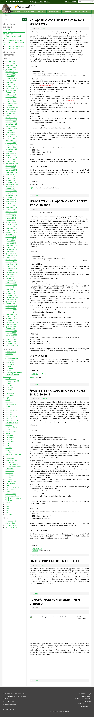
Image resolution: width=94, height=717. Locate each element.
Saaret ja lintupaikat (13, 454)
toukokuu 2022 (11, 126)
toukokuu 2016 (11, 191)
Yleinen (8, 502)
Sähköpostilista (11, 460)
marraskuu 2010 (12, 297)
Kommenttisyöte (12, 525)
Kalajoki (8, 383)
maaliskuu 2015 (11, 208)
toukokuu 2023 (11, 118)
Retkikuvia (9, 452)
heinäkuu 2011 (11, 281)
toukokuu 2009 (11, 335)
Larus (8, 400)
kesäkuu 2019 (11, 155)
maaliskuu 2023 (11, 120)
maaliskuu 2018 (11, 172)
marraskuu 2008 (12, 345)
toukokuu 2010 (11, 310)
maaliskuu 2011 (11, 289)
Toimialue (9, 473)
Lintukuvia (9, 412)
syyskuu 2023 (11, 111)
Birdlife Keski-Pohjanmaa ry (13, 2)
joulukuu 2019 (11, 151)
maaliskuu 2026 (11, 66)
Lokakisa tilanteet (12, 427)
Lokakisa (9, 425)
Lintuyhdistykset (12, 423)
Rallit (7, 444)
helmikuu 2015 (11, 210)
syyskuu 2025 (11, 74)
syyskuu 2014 (11, 218)
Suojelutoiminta (12, 458)
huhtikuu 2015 (11, 205)
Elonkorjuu (10, 362)
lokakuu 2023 (11, 109)
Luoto (8, 429)
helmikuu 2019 (11, 162)
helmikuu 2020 (11, 147)
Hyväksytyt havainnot (14, 373)
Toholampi (10, 471)
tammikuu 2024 (11, 103)
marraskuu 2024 (12, 89)
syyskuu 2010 (11, 302)
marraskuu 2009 (12, 322)
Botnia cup (10, 360)
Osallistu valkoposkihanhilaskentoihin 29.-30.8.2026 (14, 32)
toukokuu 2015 (11, 203)
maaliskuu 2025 (11, 82)
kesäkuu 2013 (11, 243)
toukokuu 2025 (11, 80)
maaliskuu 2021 (11, 141)
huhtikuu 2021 (11, 139)
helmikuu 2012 (11, 266)
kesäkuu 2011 (11, 283)
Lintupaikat (10, 419)
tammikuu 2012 (11, 268)
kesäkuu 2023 (11, 116)
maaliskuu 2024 (11, 99)
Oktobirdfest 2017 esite (38, 374)
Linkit (8, 406)
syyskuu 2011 (11, 277)
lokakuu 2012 (11, 251)
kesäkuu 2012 (11, 258)
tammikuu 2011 (11, 293)
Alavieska (9, 354)
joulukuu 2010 (11, 295)
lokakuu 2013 (11, 237)
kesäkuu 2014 (11, 222)
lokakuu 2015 (11, 199)
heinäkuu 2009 (11, 331)
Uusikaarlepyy (11, 483)
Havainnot (9, 368)
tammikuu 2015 (11, 212)
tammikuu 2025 (11, 86)
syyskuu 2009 (11, 327)
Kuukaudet (10, 396)
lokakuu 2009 (11, 325)
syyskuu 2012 (11, 254)
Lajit (7, 398)
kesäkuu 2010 (11, 308)
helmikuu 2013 (11, 247)
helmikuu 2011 (11, 291)
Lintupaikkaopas (12, 421)
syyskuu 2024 (11, 91)
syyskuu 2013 (11, 239)
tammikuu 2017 (11, 180)
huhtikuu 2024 (11, 97)
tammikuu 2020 (11, 149)
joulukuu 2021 (11, 130)
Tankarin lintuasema (13, 465)
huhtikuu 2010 (11, 312)
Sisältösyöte (10, 523)
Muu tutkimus (11, 431)
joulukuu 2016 (11, 183)
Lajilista (33, 188)
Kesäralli (9, 385)
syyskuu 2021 (11, 134)
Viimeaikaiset (11, 494)
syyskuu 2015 (11, 201)
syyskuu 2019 (11, 153)
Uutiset (8, 485)
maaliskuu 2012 (11, 264)
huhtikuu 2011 (11, 287)
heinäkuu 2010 (11, 306)
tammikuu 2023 (11, 124)
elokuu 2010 (10, 304)
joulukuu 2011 (11, 270)
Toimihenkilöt (11, 475)
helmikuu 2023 (11, 122)
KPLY (7, 391)
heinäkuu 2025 (11, 78)
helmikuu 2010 (11, 316)
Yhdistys (9, 500)
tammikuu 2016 (11, 195)
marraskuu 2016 (12, 185)
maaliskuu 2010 (11, 314)
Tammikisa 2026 (12, 49)
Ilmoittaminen (11, 379)
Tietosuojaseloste (10, 705)
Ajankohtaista (11, 352)
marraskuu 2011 (12, 272)
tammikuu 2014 (11, 233)
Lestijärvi (9, 402)
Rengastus (9, 450)
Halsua (8, 366)
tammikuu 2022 (11, 128)
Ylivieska (9, 515)
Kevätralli (9, 387)
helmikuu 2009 (11, 339)
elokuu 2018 (10, 168)
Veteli (8, 492)
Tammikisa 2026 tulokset (15, 46)
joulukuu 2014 (11, 214)
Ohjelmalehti (37, 549)
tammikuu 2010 (11, 318)
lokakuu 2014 (11, 216)
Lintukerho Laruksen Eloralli (54, 561)
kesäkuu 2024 (11, 95)
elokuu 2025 (10, 76)
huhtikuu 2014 (11, 226)
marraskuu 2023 (12, 107)
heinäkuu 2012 (11, 256)
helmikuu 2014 (11, 231)
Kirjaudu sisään (11, 521)
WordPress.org (11, 527)
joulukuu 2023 (11, 105)
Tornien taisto (11, 481)
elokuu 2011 (10, 279)
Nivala (8, 433)
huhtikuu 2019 (11, 160)
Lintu (7, 408)
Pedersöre (9, 435)
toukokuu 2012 (11, 260)
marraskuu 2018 (12, 164)
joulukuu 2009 (11, 320)
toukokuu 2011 (11, 285)
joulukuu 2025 (11, 70)
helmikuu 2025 (11, 84)
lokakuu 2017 (11, 174)
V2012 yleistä (10, 490)
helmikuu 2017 (11, 178)
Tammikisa (10, 462)
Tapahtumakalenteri (13, 467)
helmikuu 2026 (11, 68)
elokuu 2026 (10, 61)
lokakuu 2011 (11, 274)
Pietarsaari (10, 437)
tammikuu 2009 (11, 341)
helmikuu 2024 (11, 101)
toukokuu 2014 (11, 224)
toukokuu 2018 (11, 170)
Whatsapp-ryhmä (12, 496)
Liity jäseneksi (11, 404)
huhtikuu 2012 (11, 262)
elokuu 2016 (10, 189)
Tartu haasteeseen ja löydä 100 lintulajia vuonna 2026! (13, 42)
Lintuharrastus (11, 410)
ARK (7, 356)
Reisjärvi (9, 448)
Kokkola (9, 389)
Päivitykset (10, 442)
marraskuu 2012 (12, 249)
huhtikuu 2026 (11, 63)
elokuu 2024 (10, 93)
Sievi (7, 456)
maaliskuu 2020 (11, 145)
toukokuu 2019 (11, 157)
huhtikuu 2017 (11, 176)
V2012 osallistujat (12, 487)
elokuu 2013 (10, 241)
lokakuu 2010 (11, 299)
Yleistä (8, 504)
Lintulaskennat (11, 417)
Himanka (9, 371)
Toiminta (9, 477)
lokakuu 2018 (11, 166)
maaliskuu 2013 (11, 245)
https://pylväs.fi (64, 711)
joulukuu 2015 (11, 197)
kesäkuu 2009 (11, 333)
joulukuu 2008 (11, 343)
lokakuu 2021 (11, 132)
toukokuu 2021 (11, 137)
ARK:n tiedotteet (12, 358)
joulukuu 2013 (11, 235)
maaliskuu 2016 (11, 193)
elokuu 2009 (10, 329)
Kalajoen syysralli (12, 381)
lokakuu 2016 (11, 187)
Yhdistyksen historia (13, 498)
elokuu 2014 (10, 220)
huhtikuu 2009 (11, 337)
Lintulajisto (10, 414)
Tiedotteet (9, 469)
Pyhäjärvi (9, 439)
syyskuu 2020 (11, 143)
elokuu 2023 (10, 114)
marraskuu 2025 (12, 72)
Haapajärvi (10, 364)
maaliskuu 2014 (11, 228)
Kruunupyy (10, 393)
